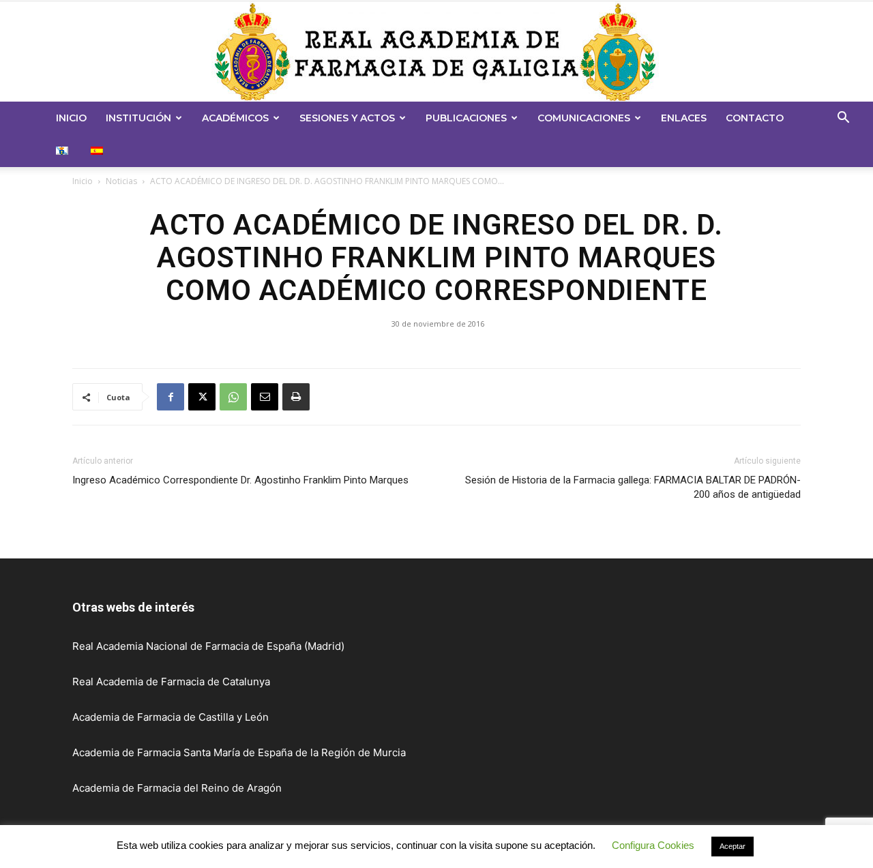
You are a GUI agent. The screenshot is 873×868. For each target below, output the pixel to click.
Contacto (755, 118)
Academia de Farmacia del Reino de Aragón (177, 787)
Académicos (235, 118)
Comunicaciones (583, 118)
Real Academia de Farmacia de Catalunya (171, 681)
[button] (843, 119)
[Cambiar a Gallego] (63, 150)
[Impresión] (296, 396)
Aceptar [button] (732, 849)
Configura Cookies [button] (653, 848)
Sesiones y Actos (347, 118)
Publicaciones (466, 118)
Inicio (71, 118)
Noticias (121, 181)
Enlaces (684, 118)
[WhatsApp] (233, 396)
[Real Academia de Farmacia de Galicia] (436, 51)
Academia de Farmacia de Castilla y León (170, 716)
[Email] (264, 396)
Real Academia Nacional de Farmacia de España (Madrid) (208, 646)
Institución (138, 118)
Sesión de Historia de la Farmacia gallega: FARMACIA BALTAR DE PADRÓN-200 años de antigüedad (633, 487)
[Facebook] (170, 396)
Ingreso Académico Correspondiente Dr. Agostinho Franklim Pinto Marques (240, 480)
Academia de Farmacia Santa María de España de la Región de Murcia (239, 752)
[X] (202, 396)
